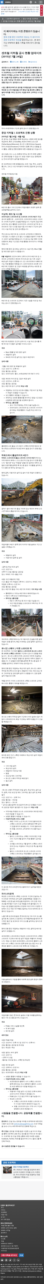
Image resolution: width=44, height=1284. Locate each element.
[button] (30, 2)
